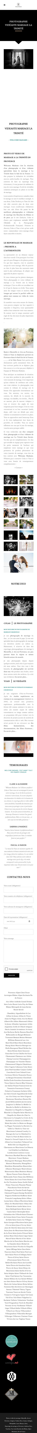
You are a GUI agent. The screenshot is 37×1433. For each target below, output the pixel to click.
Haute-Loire (17, 1004)
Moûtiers (22, 1171)
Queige (21, 1193)
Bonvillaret (19, 1043)
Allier (11, 1001)
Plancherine (12, 1187)
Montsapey (17, 1169)
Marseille (13, 352)
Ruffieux (24, 1195)
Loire (10, 1004)
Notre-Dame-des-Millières (23, 1177)
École (12, 1080)
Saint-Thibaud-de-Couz (24, 1273)
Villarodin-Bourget (24, 1313)
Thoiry (22, 1289)
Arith (15, 1027)
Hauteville (27, 1099)
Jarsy (29, 1102)
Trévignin (16, 1295)
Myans (9, 1174)
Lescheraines (12, 1153)
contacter (18, 458)
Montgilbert (26, 1163)
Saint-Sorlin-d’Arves (23, 1271)
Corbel (29, 1069)
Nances (15, 1174)
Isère (6, 1004)
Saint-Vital (10, 1276)
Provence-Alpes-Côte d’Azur (19, 992)
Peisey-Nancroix (12, 1185)
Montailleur (27, 1161)
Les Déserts (28, 1147)
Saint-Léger (23, 1236)
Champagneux (25, 1059)
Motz (17, 1171)
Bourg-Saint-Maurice (14, 1045)
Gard (15, 1429)
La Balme (17, 1104)
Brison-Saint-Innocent (21, 1051)
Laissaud (18, 1131)
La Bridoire (24, 1107)
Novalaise (13, 1182)
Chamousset (10, 1056)
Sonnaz (9, 1289)
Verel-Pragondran (12, 1303)
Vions (30, 1316)
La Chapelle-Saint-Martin (20, 1112)
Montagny (18, 1161)
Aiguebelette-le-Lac (23, 1013)
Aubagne (29, 1421)
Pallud (30, 1182)
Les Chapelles (21, 1145)
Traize (28, 1292)
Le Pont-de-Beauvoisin (20, 1137)
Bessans (16, 1037)
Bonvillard (10, 1043)
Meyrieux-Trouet (15, 1158)
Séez (13, 1287)
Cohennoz (19, 1067)
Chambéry (11, 1013)
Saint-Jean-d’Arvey (19, 1225)
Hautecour (10, 1099)
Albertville (8, 1021)
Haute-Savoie (19, 1010)
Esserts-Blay (20, 1083)
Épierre (12, 1083)
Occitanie (26, 995)
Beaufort (29, 1032)
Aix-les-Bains (27, 1019)
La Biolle (15, 1107)
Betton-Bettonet (26, 1037)
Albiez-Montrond (20, 1021)
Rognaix (8, 1195)
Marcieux (9, 1155)
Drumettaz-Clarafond (22, 1078)
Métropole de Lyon (18, 1007)
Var (12, 1429)
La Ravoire (25, 1126)
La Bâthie (25, 1104)
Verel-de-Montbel (25, 1303)
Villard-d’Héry (26, 1308)
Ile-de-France (21, 1432)
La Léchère (25, 1120)
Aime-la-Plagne (11, 1019)
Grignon (28, 1096)
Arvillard (21, 1027)
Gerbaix (24, 1091)
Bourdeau (27, 1043)
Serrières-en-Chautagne (24, 1287)
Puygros (15, 1193)
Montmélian (17, 1166)
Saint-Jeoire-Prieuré (20, 1233)
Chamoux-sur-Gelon (23, 1056)
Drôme (29, 1001)
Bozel (21, 1048)
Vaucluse (8, 1429)
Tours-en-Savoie (19, 1292)
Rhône (8, 1007)
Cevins (15, 1053)
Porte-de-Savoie (23, 1187)
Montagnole (9, 1161)
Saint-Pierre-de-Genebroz (16, 1265)
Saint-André (17, 1206)
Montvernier (10, 1171)
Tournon (9, 1292)
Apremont (23, 1024)
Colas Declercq (16, 201)
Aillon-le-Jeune (12, 1016)
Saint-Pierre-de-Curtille (22, 1263)
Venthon (30, 1300)
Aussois (13, 1029)
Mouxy (29, 1171)
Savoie (28, 1007)
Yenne (27, 1319)
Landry (26, 1131)
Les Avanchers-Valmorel (19, 1142)
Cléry (7, 1067)
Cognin (12, 1067)
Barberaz (11, 1032)
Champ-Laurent (12, 1059)
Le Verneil (15, 1139)
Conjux (23, 1069)
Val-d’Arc (9, 1297)
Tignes (28, 1289)
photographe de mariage (20, 636)
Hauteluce (18, 1099)
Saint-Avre (27, 1206)
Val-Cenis (29, 1295)
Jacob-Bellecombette (13, 1102)
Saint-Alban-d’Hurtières (18, 1201)
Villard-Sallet (15, 1308)
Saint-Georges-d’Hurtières (14, 1222)
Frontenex (16, 1091)
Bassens (23, 1032)
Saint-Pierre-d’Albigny (18, 1254)
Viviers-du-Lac (13, 1319)
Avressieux (20, 1029)
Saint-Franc (16, 1217)
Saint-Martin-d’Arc (19, 1238)
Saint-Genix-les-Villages (21, 1220)
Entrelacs (18, 1080)
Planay (28, 1185)
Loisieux (21, 1153)
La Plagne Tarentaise (13, 1126)
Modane (25, 1158)
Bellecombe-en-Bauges (14, 1035)
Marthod (16, 1155)
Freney (27, 1088)
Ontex (20, 1182)
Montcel (9, 1163)
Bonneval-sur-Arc (22, 1040)
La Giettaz (16, 1120)
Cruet (28, 1072)
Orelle (25, 1182)
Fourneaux (19, 1088)
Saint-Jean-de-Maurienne (14, 1230)
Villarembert (26, 1311)
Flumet (16, 1086)
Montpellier (12, 1423)
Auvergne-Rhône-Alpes (13, 995)
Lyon (17, 1423)
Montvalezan (26, 1169)
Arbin (30, 1024)
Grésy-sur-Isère (18, 1096)
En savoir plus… (21, 677)
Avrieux (29, 1029)
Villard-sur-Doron (13, 1311)
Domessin (22, 1075)
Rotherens (16, 1195)
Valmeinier (21, 1300)
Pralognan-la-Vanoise (13, 1190)
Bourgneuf (14, 1048)
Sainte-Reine (22, 1284)
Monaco (22, 1423)
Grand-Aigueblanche (19, 1094)
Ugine (22, 1295)
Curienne (8, 1075)
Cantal (23, 1001)
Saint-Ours (21, 1249)
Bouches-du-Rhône (22, 1429)
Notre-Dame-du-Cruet (13, 1179)
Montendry (17, 1163)
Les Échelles (13, 1150)
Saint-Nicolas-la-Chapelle (23, 1246)
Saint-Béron (21, 1209)
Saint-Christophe (18, 1212)
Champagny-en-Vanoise (15, 1061)
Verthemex (21, 1305)
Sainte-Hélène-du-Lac (12, 1279)
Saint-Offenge (11, 1249)
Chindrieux (27, 1064)
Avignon (12, 1421)
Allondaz (15, 1024)
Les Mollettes (23, 1150)
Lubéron (26, 1426)
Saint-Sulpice (9, 1273)
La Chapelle (17, 1110)
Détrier (15, 1075)
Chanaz (28, 1061)
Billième (11, 1040)
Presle (24, 1190)
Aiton (19, 1019)
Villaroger (9, 1316)
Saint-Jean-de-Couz (25, 1228)
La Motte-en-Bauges (24, 1123)
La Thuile (16, 1128)
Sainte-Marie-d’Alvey (19, 1281)
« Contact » (18, 467)
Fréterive (8, 1091)
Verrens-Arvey (11, 1305)
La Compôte (16, 1118)
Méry (30, 1155)
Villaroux (17, 1316)
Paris (26, 1423)
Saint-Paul (16, 1252)
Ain (7, 1001)
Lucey (27, 1153)
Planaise (22, 1185)
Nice (21, 1421)
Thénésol (15, 1289)
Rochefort (28, 1193)
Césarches (9, 1053)
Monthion (8, 1166)
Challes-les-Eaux (25, 1053)
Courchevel (11, 1072)
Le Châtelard (24, 1134)
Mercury (23, 1155)
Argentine (8, 1027)
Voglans (22, 1319)
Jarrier (24, 1102)
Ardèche (17, 1001)
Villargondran (10, 1313)
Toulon (17, 1421)
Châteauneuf (10, 1064)
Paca (30, 1426)
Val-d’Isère (17, 1297)
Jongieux (9, 1104)
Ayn (5, 1032)
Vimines (24, 1316)
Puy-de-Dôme (27, 1004)
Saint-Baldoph (11, 1209)
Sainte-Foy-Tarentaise (22, 1276)
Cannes (25, 1421)
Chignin (19, 1064)
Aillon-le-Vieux (25, 1016)
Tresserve (8, 1295)
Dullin (6, 1080)
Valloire (14, 1300)
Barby (17, 1032)
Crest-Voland (21, 1072)
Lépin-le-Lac (24, 1139)
